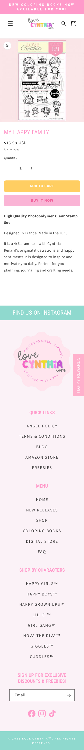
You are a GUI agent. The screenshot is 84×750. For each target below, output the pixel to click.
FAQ (42, 552)
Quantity (11, 158)
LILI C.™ (42, 615)
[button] (10, 23)
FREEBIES (42, 468)
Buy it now (42, 200)
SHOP (42, 520)
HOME (42, 500)
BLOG (42, 447)
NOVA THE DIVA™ (42, 636)
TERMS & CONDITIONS (42, 436)
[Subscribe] (68, 695)
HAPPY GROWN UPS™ (42, 604)
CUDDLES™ (42, 657)
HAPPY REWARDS (78, 375)
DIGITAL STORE (42, 541)
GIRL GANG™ (42, 625)
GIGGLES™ (42, 646)
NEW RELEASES (42, 510)
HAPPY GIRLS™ (42, 584)
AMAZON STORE (42, 457)
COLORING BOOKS (42, 531)
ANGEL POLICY (42, 426)
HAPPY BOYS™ (42, 594)
